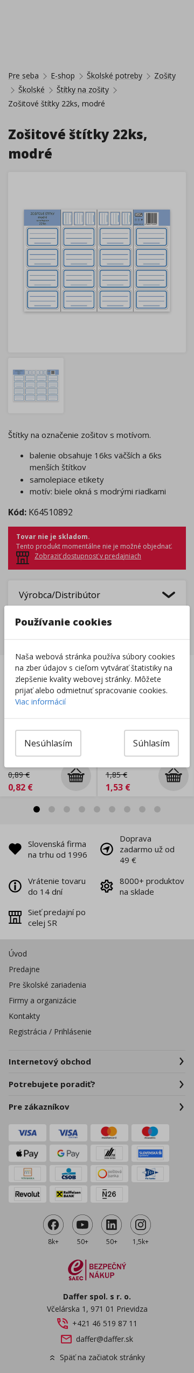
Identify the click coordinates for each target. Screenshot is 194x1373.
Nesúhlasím (48, 743)
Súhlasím (151, 743)
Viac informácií (40, 701)
